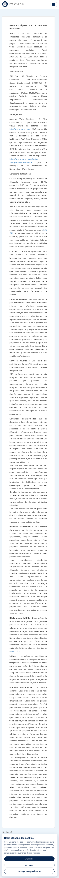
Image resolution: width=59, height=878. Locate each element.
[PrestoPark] (13, 4)
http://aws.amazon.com (20, 129)
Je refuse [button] (29, 865)
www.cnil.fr (15, 651)
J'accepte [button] (29, 859)
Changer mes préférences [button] (29, 871)
